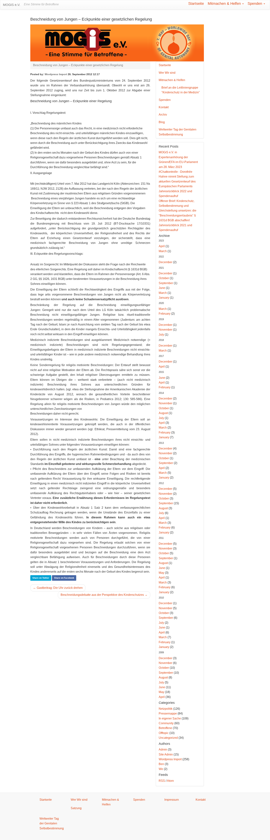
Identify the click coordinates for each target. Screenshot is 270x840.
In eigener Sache (170, 718)
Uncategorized (168, 737)
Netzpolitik (165, 708)
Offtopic (164, 733)
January (164, 297)
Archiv (163, 114)
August (163, 413)
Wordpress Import (56, 74)
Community (166, 723)
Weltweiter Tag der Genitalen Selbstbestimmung (177, 132)
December (165, 262)
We (161, 769)
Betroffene (165, 728)
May (161, 572)
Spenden (255, 3)
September (166, 283)
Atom (170, 780)
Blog (162, 122)
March (163, 251)
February (164, 313)
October (164, 278)
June (162, 287)
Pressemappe (168, 713)
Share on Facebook (64, 578)
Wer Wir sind (167, 72)
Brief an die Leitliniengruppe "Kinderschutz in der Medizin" (180, 90)
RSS (162, 780)
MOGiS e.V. (11, 5)
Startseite (196, 3)
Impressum (171, 799)
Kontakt (164, 107)
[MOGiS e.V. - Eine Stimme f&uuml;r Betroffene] (117, 42)
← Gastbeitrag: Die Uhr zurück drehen (58, 587)
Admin (163, 749)
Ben (161, 764)
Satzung (76, 808)
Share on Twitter (40, 578)
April (162, 246)
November (165, 329)
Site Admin (166, 754)
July (161, 334)
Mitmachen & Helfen (225, 3)
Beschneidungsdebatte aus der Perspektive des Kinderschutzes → (104, 594)
